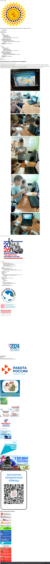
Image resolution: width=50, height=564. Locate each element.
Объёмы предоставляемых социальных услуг (9, 53)
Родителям (3, 273)
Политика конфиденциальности (3, 428)
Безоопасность (3, 281)
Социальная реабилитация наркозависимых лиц (7, 285)
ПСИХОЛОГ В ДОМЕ (4, 278)
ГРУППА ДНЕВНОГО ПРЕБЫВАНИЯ (7, 43)
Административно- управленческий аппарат (8, 263)
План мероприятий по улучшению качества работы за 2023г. (10, 275)
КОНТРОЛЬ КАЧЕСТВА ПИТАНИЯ (6, 51)
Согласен (48, 562)
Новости (3, 261)
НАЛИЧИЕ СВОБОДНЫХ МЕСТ (6, 39)
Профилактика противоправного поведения (8, 283)
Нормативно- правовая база (6, 36)
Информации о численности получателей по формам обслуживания (11, 41)
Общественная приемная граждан (5, 271)
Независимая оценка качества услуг (6, 268)
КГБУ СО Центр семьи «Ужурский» (7, 511)
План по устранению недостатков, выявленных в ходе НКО (9, 269)
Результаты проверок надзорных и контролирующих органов (11, 37)
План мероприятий (5, 280)
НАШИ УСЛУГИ (4, 42)
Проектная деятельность (4, 272)
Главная (3, 33)
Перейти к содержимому (3, 0)
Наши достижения (5, 35)
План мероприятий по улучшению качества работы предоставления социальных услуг (12, 274)
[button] (25, 45)
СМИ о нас (3, 267)
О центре (3, 34)
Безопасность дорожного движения (7, 282)
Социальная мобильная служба (6, 265)
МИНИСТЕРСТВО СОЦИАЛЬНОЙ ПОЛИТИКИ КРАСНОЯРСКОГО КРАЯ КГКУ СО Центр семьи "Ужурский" (15, 28)
